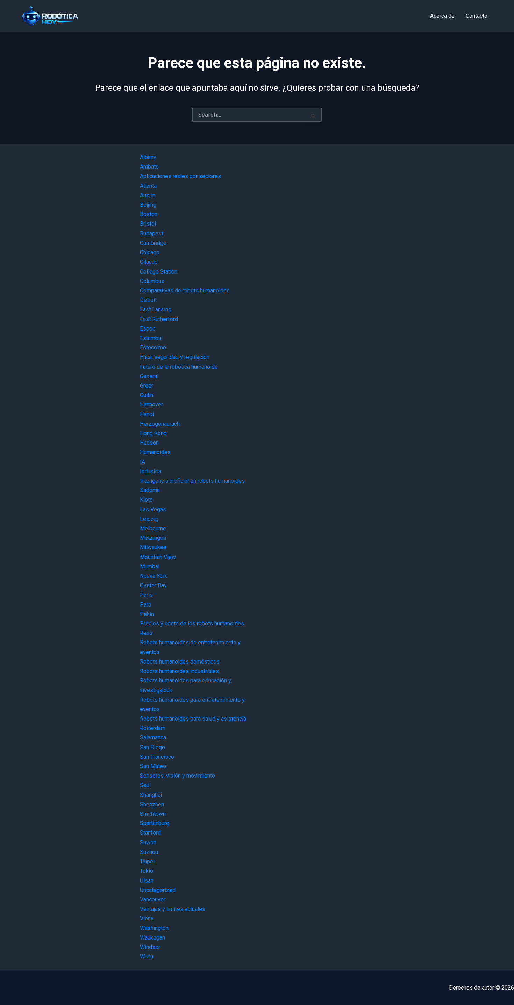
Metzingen (153, 538)
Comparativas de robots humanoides (185, 290)
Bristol (148, 223)
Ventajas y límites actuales (172, 909)
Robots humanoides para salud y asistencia (193, 718)
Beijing (148, 204)
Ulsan (147, 880)
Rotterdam (152, 728)
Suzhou (149, 852)
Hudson (149, 442)
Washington (154, 928)
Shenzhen (152, 804)
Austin (147, 195)
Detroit (148, 300)
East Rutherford (159, 319)
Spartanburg (154, 823)
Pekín (147, 614)
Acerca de (442, 16)
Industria (150, 471)
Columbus (152, 281)
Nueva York (153, 576)
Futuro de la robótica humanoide (179, 366)
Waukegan (152, 937)
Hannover (151, 404)
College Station (158, 271)
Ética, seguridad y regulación (174, 357)
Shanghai (151, 795)
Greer (146, 385)
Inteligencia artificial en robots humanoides (192, 480)
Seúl (145, 785)
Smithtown (153, 814)
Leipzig (149, 519)
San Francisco (157, 756)
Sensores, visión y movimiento (177, 775)
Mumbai (149, 566)
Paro (145, 604)
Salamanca (153, 737)
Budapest (151, 233)
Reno (146, 633)
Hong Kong (153, 433)
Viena (147, 918)
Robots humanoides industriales (179, 671)
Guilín (146, 395)
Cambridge (153, 243)
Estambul (151, 338)
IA (142, 462)
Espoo (148, 328)
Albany (148, 157)
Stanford (150, 832)
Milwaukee (153, 547)
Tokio (146, 871)
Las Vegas (153, 509)
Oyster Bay (153, 585)
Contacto (476, 16)
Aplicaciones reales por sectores (180, 176)
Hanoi (147, 414)
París (146, 595)
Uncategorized (158, 890)
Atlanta (148, 186)
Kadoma (150, 490)
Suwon (148, 842)
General (149, 376)
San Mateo (153, 766)
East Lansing (155, 309)
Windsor (150, 947)
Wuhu (146, 956)
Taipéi (147, 861)
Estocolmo (153, 347)
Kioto (146, 499)
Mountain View (158, 557)
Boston (148, 214)
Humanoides (155, 452)
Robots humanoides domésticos (180, 661)
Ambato (149, 166)
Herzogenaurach (160, 423)
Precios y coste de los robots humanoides (192, 623)
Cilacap (149, 262)
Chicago (149, 252)
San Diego (152, 747)
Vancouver (152, 899)
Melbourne (153, 528)
